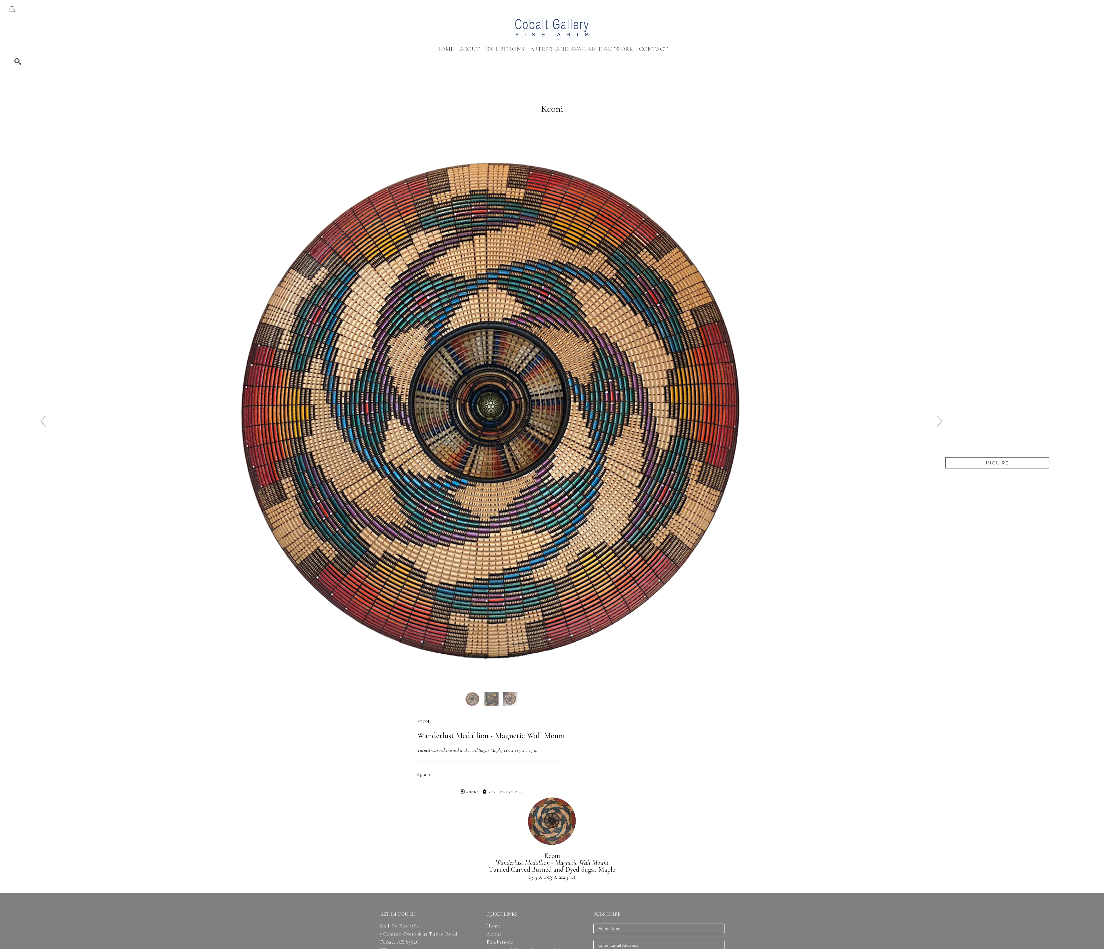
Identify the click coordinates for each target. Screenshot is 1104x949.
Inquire (997, 463)
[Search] (17, 61)
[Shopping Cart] (12, 9)
